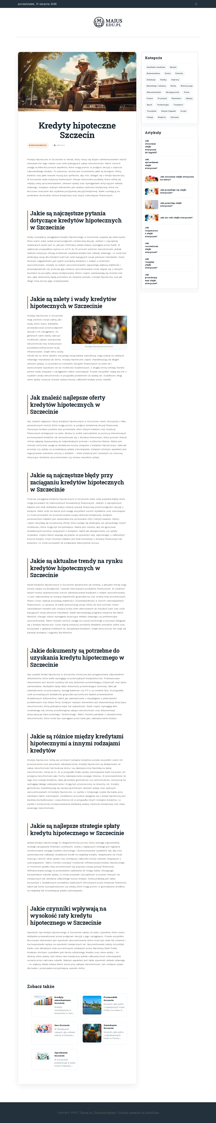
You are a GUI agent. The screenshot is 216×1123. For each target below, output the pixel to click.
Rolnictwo (176, 98)
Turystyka (151, 111)
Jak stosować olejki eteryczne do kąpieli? (151, 147)
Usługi (150, 117)
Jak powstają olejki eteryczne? (171, 204)
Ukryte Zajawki (168, 111)
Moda (173, 86)
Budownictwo (153, 73)
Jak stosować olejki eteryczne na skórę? (177, 178)
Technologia (163, 105)
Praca (186, 92)
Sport (149, 105)
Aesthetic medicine (156, 67)
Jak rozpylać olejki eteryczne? (151, 263)
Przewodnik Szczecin (110, 998)
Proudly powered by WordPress (138, 1112)
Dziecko (179, 73)
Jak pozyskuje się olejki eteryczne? (173, 191)
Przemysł (162, 98)
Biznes (173, 67)
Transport (178, 105)
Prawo (150, 98)
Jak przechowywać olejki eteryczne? (151, 279)
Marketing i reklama (156, 86)
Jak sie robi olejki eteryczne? (176, 217)
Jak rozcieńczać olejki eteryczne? (151, 247)
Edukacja (151, 80)
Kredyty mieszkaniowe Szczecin (62, 1000)
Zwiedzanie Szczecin (110, 1027)
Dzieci (168, 73)
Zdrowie (174, 117)
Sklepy (189, 98)
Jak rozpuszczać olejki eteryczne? (151, 232)
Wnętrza (162, 117)
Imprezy (175, 80)
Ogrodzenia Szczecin (60, 1054)
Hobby (163, 80)
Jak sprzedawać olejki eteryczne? (151, 163)
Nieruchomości (38, 145)
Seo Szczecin (62, 1025)
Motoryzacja (187, 86)
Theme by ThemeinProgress (97, 1112)
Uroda (183, 111)
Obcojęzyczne (172, 92)
